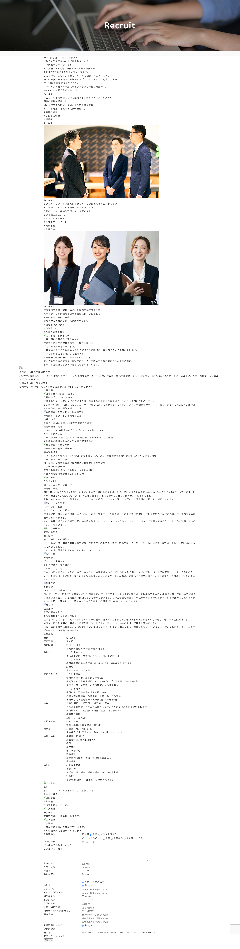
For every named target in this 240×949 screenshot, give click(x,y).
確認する (48, 940)
